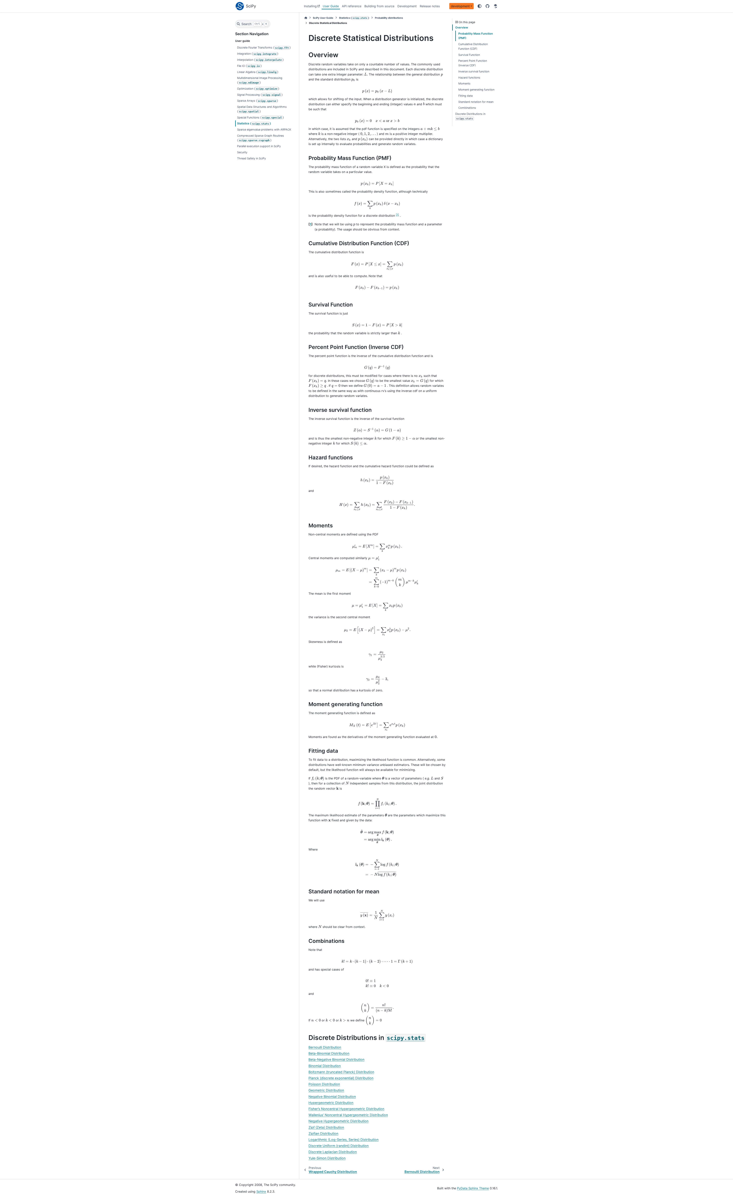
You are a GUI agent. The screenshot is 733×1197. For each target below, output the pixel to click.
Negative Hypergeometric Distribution (338, 1121)
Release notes (430, 6)
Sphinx (261, 1191)
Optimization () (258, 88)
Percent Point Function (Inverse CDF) (472, 63)
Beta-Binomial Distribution (328, 1053)
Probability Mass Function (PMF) (475, 36)
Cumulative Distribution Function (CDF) (473, 46)
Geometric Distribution (326, 1090)
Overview (461, 27)
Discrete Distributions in (470, 116)
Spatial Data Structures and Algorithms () (262, 109)
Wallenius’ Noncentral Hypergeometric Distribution (348, 1115)
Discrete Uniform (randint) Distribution (338, 1146)
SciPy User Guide (323, 17)
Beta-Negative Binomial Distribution (336, 1060)
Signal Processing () (260, 94)
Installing (310, 6)
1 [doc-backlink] (310, 224)
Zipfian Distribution (323, 1133)
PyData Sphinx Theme (473, 1188)
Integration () (257, 53)
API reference (351, 6)
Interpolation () (260, 59)
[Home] (305, 18)
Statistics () (254, 123)
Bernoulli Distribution (324, 1047)
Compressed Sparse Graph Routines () (260, 138)
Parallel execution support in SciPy (259, 146)
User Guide (331, 6)
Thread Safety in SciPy (251, 158)
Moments (464, 83)
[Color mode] (479, 6)
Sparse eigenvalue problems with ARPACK (264, 129)
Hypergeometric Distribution (330, 1103)
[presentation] (366, 74)
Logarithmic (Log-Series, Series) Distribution (343, 1140)
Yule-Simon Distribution (327, 1158)
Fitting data (465, 95)
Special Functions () (260, 117)
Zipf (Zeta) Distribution (326, 1127)
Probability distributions (389, 17)
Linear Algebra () (257, 72)
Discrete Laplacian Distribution (332, 1152)
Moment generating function (476, 89)
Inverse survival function (473, 71)
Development (407, 6)
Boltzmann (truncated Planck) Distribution (341, 1072)
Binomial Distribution (324, 1066)
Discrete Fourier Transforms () (264, 47)
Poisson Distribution (324, 1084)
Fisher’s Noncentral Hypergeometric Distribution (346, 1109)
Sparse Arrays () (257, 100)
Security (242, 152)
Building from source (379, 6)
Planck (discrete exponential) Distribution (340, 1078)
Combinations (467, 107)
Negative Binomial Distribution (332, 1097)
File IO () (249, 65)
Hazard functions (469, 77)
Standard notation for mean (475, 101)
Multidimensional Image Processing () (259, 80)
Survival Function (469, 54)
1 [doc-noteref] (397, 214)
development (460, 6)
